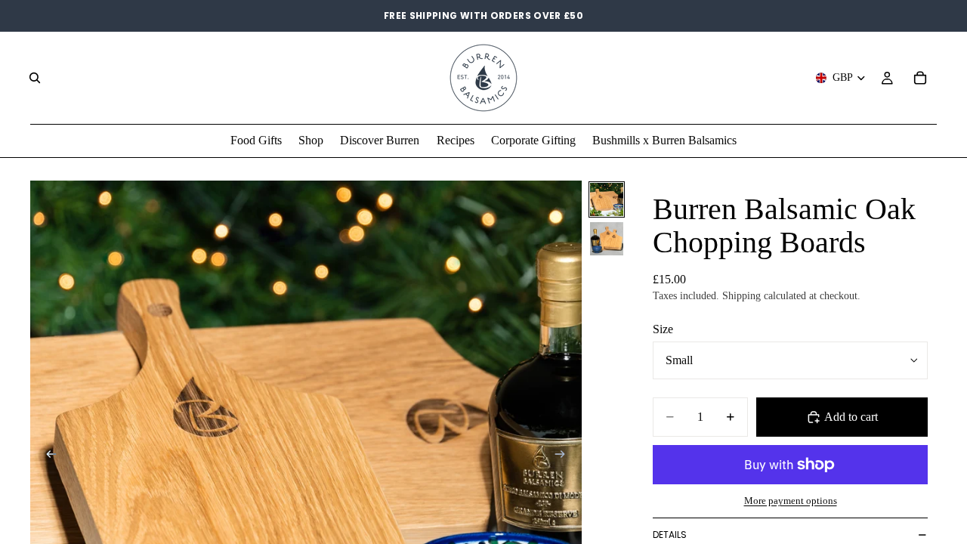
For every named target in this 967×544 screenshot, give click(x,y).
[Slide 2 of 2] (606, 238)
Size (663, 329)
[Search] (34, 77)
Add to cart (851, 416)
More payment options (790, 500)
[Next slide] (565, 456)
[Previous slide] (46, 456)
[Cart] (920, 77)
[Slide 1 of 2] (606, 199)
